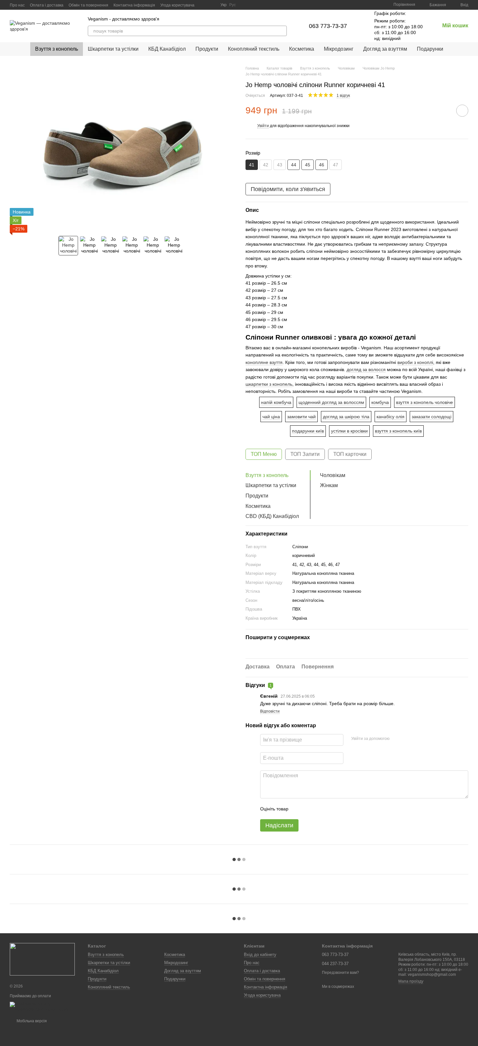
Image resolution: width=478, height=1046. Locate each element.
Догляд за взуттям (385, 49)
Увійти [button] (263, 125)
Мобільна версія (31, 1021)
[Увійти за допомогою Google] (407, 739)
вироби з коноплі (415, 362)
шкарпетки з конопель (269, 384)
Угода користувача (177, 5)
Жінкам (329, 485)
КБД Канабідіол (167, 49)
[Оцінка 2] (309, 809)
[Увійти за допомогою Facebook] (397, 739)
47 (335, 164)
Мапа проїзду (410, 981)
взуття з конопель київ (398, 430)
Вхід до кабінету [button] (260, 954)
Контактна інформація (134, 5)
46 (321, 164)
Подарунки (430, 49)
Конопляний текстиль (253, 49)
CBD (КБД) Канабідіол (272, 516)
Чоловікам (332, 475)
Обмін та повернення (88, 5)
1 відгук (343, 95)
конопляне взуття (264, 362)
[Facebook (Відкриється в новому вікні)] (211, 4)
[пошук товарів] (281, 31)
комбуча (380, 402)
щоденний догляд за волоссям (331, 402)
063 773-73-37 (328, 26)
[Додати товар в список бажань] (462, 111)
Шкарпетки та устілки (113, 49)
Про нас (17, 5)
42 (265, 164)
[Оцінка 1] (299, 809)
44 (293, 164)
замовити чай (301, 416)
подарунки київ (308, 430)
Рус (232, 5)
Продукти (206, 49)
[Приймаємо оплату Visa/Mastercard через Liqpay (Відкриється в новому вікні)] (44, 1006)
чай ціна (271, 416)
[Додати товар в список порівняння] (444, 110)
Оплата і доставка (46, 5)
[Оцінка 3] (320, 809)
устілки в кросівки (349, 430)
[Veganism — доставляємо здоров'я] (42, 959)
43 (279, 164)
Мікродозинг (338, 49)
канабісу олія (391, 416)
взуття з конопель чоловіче (424, 402)
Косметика (301, 49)
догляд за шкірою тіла (346, 416)
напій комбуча (276, 402)
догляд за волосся (366, 369)
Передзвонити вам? (340, 972)
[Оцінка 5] (341, 809)
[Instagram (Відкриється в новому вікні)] (203, 4)
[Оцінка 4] (330, 809)
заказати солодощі (431, 416)
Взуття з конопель (56, 49)
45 (307, 164)
